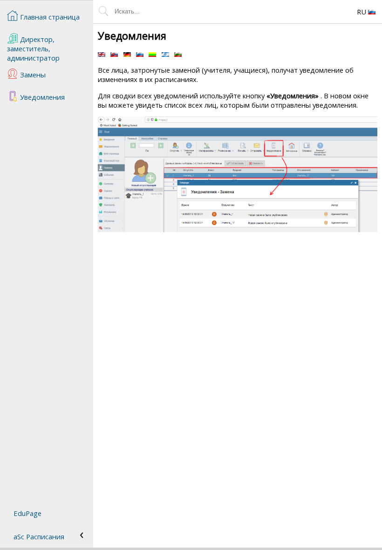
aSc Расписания (39, 536)
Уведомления (41, 97)
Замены (32, 74)
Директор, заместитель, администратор (33, 48)
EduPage (27, 513)
